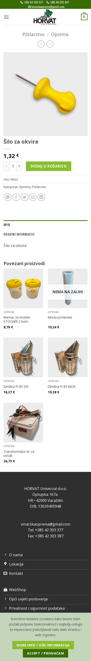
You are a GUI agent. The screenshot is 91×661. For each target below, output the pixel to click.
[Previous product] (50, 44)
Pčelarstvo (33, 34)
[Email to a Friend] (33, 197)
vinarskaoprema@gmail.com (45, 524)
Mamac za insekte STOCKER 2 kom (17, 319)
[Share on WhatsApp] (8, 197)
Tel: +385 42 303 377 (45, 530)
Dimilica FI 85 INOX (62, 387)
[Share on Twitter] (24, 197)
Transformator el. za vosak (19, 454)
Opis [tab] (7, 225)
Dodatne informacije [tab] (19, 234)
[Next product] (41, 44)
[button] (6, 17)
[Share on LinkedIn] (41, 197)
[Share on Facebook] (16, 197)
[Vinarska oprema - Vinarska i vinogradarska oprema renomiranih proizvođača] (45, 17)
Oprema (60, 34)
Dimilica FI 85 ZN (16, 387)
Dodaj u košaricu (48, 166)
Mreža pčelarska (60, 317)
